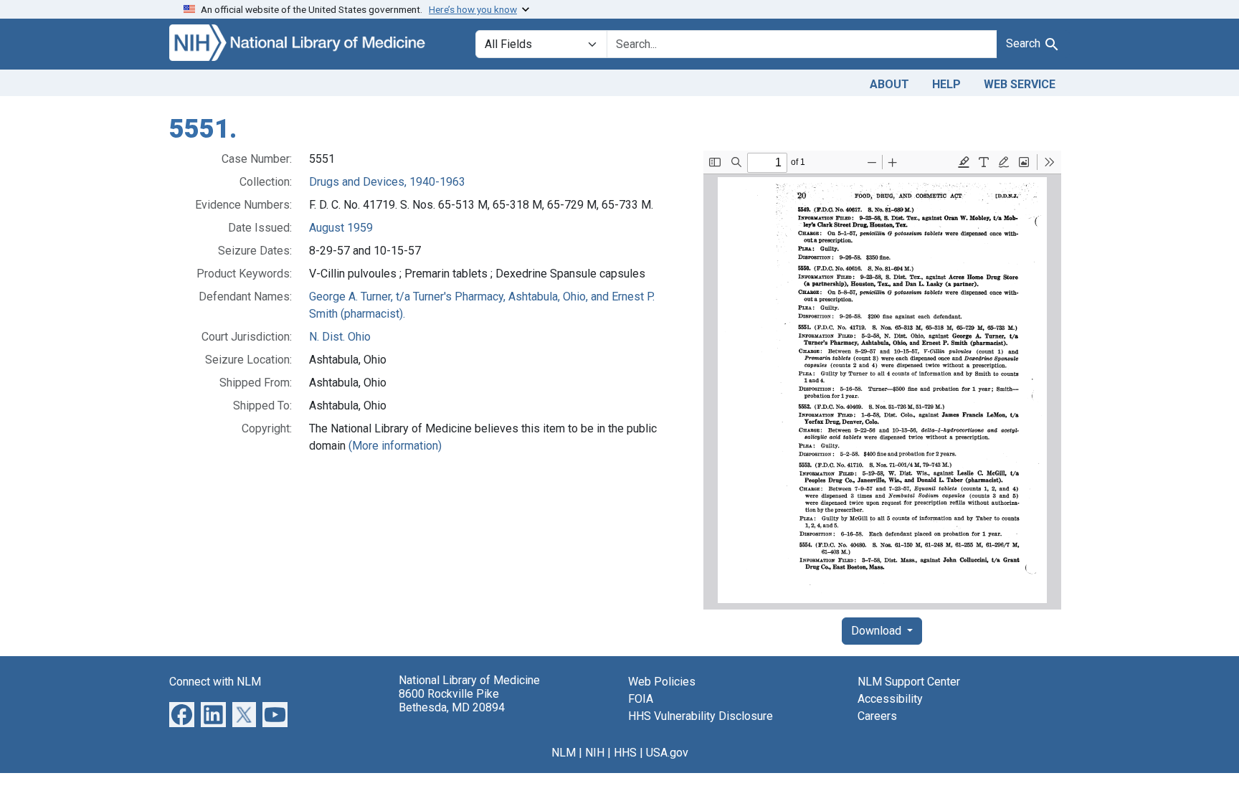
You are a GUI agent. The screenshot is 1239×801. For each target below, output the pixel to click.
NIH (594, 752)
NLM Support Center (909, 681)
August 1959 (341, 227)
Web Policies (662, 681)
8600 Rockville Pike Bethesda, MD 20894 (452, 700)
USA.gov (667, 752)
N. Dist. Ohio (340, 336)
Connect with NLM (215, 681)
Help (946, 84)
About (889, 84)
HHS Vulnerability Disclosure (700, 716)
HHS (625, 752)
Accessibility (890, 699)
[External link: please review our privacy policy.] (181, 713)
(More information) (395, 445)
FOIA (640, 699)
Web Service (1019, 84)
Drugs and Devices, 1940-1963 (387, 182)
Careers (877, 716)
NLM (563, 752)
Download (877, 631)
